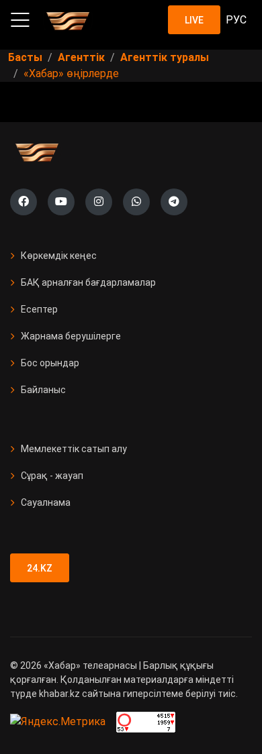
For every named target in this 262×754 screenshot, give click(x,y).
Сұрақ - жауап (52, 475)
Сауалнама (46, 502)
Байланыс (43, 389)
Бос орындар (50, 363)
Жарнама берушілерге (71, 336)
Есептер (39, 309)
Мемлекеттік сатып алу (74, 448)
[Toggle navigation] (20, 20)
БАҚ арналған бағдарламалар (88, 282)
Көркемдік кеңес (59, 255)
